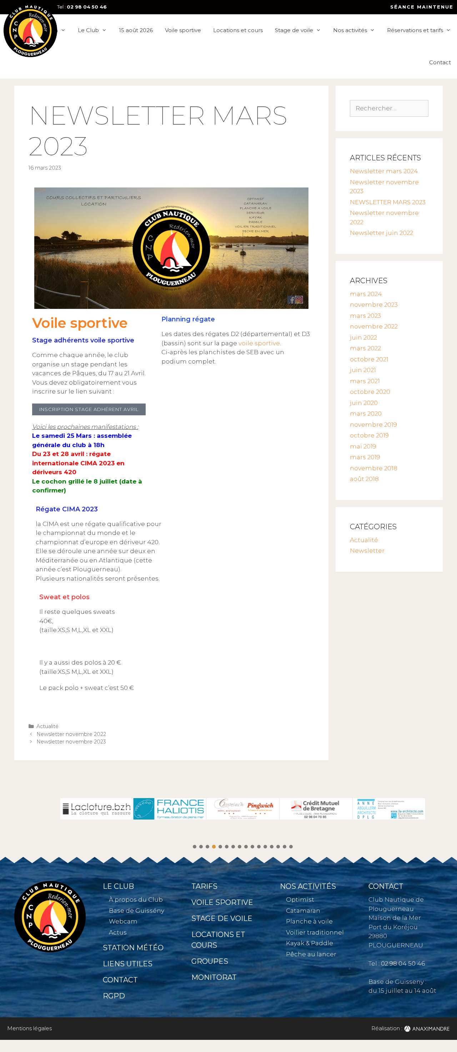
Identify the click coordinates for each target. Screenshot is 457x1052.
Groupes (209, 961)
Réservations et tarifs (415, 30)
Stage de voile (294, 30)
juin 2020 (364, 402)
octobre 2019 (369, 435)
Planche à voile (309, 921)
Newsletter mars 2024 (384, 171)
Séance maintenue (421, 7)
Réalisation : (387, 1028)
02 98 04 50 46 (87, 7)
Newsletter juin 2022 (381, 232)
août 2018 (364, 478)
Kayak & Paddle (309, 943)
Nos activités (350, 30)
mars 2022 (365, 348)
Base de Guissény (136, 910)
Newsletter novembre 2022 (71, 734)
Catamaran (303, 910)
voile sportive (259, 343)
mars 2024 (366, 293)
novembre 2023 (374, 304)
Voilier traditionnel (315, 932)
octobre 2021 (369, 359)
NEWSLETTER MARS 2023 (388, 202)
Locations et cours (238, 30)
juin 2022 (363, 337)
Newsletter (367, 550)
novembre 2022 (374, 326)
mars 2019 (365, 457)
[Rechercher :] (389, 108)
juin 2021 (363, 370)
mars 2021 (365, 381)
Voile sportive (183, 30)
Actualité (47, 726)
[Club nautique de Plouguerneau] (30, 30)
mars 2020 (366, 413)
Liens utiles (127, 964)
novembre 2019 (373, 424)
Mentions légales (29, 1028)
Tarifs (204, 886)
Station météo (133, 947)
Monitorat (214, 977)
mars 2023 (365, 315)
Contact (440, 62)
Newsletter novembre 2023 (71, 741)
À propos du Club (136, 899)
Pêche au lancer (311, 954)
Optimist (300, 899)
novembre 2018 (373, 468)
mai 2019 (363, 446)
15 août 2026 (136, 30)
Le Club (88, 30)
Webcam (123, 921)
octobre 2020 (370, 391)
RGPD (114, 996)
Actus (118, 932)
